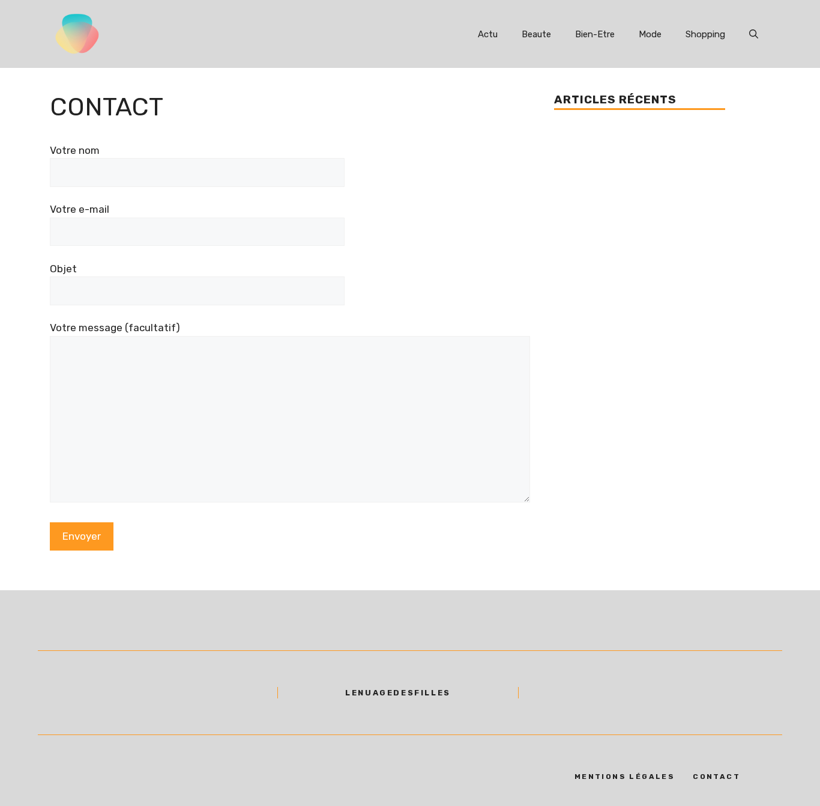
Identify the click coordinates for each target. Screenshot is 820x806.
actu (488, 34)
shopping (705, 34)
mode (650, 34)
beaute (536, 34)
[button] (753, 34)
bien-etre (595, 34)
